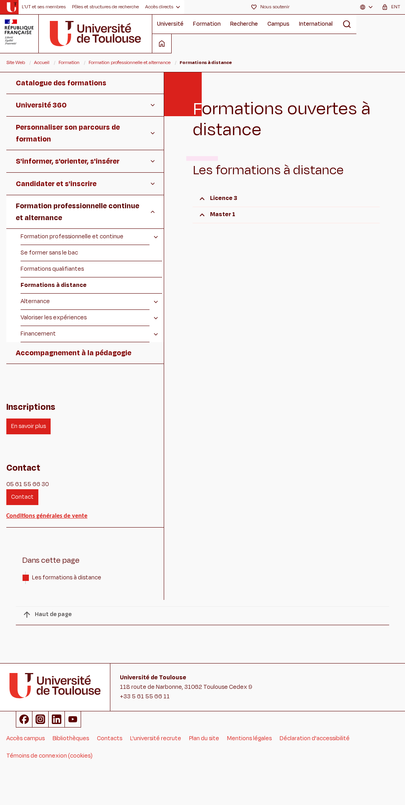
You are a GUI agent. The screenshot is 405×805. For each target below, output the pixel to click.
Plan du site (204, 738)
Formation (207, 24)
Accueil (41, 62)
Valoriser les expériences (54, 317)
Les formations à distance (66, 577)
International (316, 24)
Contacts (109, 738)
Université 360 (41, 105)
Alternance (35, 301)
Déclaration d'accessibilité (315, 738)
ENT (395, 6)
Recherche (244, 24)
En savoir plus (28, 426)
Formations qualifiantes (52, 269)
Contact (22, 497)
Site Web (15, 62)
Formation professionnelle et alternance (129, 62)
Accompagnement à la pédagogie (73, 353)
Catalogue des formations (61, 83)
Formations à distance (54, 285)
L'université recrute (155, 738)
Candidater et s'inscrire (56, 184)
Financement (38, 334)
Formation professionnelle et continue (72, 236)
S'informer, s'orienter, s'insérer (67, 161)
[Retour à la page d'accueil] (12, 7)
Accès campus (25, 738)
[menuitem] (44, 7)
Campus (278, 24)
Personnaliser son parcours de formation (68, 133)
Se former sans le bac (49, 253)
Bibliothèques (71, 738)
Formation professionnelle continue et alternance (77, 212)
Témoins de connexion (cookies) (49, 756)
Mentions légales (249, 738)
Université (170, 24)
